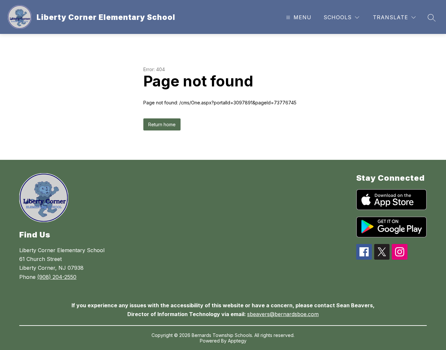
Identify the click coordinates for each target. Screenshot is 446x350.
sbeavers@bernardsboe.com (283, 314)
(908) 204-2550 (56, 277)
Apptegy (237, 340)
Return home (162, 124)
